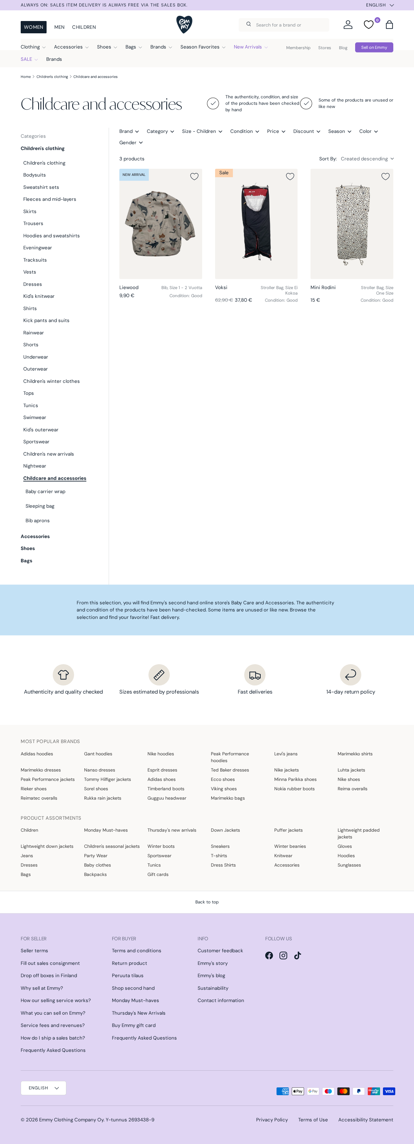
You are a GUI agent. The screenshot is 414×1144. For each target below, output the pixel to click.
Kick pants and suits (46, 320)
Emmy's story (213, 963)
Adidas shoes (161, 779)
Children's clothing (52, 76)
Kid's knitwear (39, 296)
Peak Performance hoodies (230, 757)
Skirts (30, 211)
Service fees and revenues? (53, 1025)
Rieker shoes (34, 789)
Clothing (30, 47)
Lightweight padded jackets (359, 833)
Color (365, 131)
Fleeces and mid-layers (49, 199)
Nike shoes (349, 779)
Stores (324, 47)
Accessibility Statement (365, 1120)
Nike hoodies (160, 754)
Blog (343, 47)
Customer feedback (220, 950)
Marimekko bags (228, 798)
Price (273, 131)
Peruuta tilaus (128, 975)
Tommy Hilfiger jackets (107, 779)
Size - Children (199, 131)
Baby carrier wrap (45, 491)
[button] (389, 24)
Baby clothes (97, 865)
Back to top (207, 902)
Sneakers (220, 846)
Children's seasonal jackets (112, 846)
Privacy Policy (272, 1120)
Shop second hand (133, 988)
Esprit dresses (162, 770)
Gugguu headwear (166, 798)
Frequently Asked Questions (53, 1050)
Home (26, 76)
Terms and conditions (136, 950)
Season (336, 131)
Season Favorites (200, 47)
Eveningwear (37, 247)
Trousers (33, 223)
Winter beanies (290, 846)
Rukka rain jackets (102, 798)
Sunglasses (349, 865)
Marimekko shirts (355, 754)
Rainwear (33, 332)
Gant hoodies (98, 754)
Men (59, 27)
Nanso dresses (99, 770)
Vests (29, 272)
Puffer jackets (288, 830)
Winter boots (161, 846)
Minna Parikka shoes (295, 779)
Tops (28, 393)
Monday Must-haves (106, 830)
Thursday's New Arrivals (139, 1013)
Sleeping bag (40, 506)
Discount (303, 131)
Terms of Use (313, 1120)
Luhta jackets (351, 770)
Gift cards (158, 874)
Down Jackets (225, 830)
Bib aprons (38, 520)
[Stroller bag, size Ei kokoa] (256, 224)
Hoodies (346, 855)
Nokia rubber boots (294, 789)
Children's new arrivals (48, 454)
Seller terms (34, 950)
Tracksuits (35, 260)
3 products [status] (132, 159)
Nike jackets (286, 770)
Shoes (104, 47)
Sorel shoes (96, 789)
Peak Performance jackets (48, 779)
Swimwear (34, 417)
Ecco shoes (223, 779)
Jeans (27, 855)
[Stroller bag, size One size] (351, 224)
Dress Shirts (223, 865)
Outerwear (35, 369)
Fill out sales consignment (50, 963)
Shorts (30, 344)
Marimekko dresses (41, 770)
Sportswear (36, 441)
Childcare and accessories (95, 76)
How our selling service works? (56, 1000)
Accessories (68, 47)
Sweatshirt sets (41, 187)
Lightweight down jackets (47, 846)
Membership (298, 47)
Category (157, 131)
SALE (26, 59)
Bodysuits (34, 175)
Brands (158, 47)
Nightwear (34, 466)
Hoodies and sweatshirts (51, 235)
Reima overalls (352, 789)
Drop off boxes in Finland (49, 975)
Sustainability (213, 988)
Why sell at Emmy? (42, 988)
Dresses (32, 284)
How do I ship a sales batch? (53, 1038)
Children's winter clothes (51, 381)
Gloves (345, 846)
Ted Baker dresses (230, 770)
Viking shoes (224, 789)
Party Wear (95, 855)
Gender (127, 142)
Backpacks (95, 874)
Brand (126, 131)
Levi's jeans (286, 754)
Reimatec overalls (39, 798)
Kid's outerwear (41, 429)
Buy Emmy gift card (134, 1025)
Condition (241, 131)
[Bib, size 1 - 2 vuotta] (160, 224)
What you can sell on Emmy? (53, 1013)
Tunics (30, 405)
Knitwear (283, 855)
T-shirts (219, 855)
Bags (130, 47)
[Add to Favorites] (194, 176)
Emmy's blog (211, 975)
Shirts (30, 308)
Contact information (221, 1000)
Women (33, 27)
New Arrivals (248, 47)
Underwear (35, 357)
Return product (129, 963)
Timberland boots (165, 789)
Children (83, 27)
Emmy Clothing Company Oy (71, 1120)
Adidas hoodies (37, 754)
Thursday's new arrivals (171, 830)
